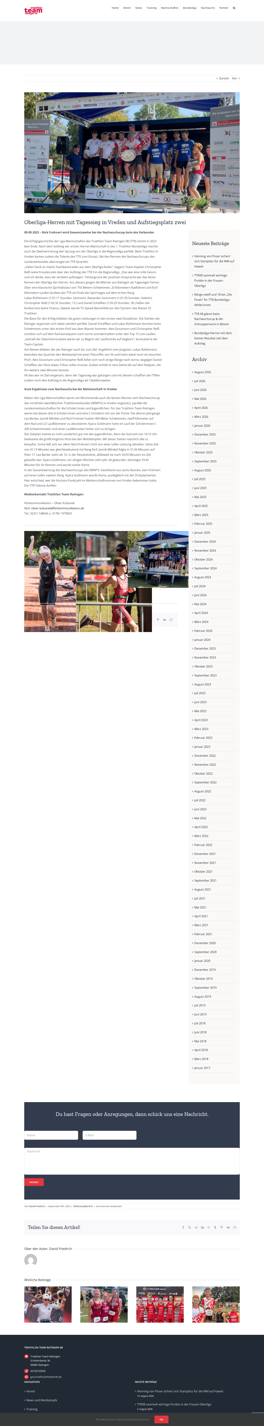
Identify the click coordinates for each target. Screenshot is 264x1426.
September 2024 (205, 568)
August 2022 (202, 791)
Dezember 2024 (205, 542)
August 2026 (202, 372)
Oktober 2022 (203, 774)
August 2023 (202, 684)
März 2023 (201, 729)
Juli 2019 (199, 1005)
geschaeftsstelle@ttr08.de (46, 1377)
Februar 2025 (203, 524)
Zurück (224, 78)
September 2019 (205, 988)
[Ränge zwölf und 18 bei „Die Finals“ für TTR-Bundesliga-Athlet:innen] (160, 1288)
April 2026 (201, 408)
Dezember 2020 (205, 943)
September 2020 (205, 952)
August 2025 (202, 470)
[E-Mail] (171, 619)
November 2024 (205, 550)
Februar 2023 (203, 738)
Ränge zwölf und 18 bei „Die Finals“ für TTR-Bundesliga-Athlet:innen (213, 300)
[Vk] (164, 619)
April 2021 (201, 916)
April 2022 (201, 827)
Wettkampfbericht (83, 1206)
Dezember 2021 (205, 854)
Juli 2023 (199, 693)
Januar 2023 (202, 747)
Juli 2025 (199, 479)
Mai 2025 (200, 497)
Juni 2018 (200, 1032)
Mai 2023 (200, 711)
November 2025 (205, 443)
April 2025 (201, 506)
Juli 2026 (199, 381)
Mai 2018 (200, 1041)
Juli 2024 (199, 586)
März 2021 (201, 925)
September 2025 (205, 461)
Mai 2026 (200, 399)
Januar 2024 (202, 640)
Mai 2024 (200, 604)
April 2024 (201, 613)
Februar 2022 (203, 845)
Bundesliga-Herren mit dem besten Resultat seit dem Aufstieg (213, 338)
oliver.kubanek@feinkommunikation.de (57, 508)
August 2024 (202, 577)
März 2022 (201, 836)
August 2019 (202, 997)
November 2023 (205, 657)
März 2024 (201, 622)
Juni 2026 (200, 390)
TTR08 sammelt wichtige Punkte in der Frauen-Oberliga (210, 280)
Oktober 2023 (203, 666)
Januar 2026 (202, 426)
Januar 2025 (202, 533)
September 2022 (205, 782)
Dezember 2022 (205, 756)
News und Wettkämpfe (41, 1400)
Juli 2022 (199, 800)
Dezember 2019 (205, 970)
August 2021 (202, 889)
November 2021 (205, 863)
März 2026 (201, 417)
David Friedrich (37, 1206)
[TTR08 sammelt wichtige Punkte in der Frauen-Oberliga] (104, 1288)
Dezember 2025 (205, 434)
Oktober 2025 (203, 452)
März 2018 (201, 1059)
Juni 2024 (200, 595)
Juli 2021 (199, 898)
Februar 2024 (203, 631)
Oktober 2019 (203, 979)
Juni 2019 (200, 1014)
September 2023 (205, 675)
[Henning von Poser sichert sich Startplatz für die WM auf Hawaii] (48, 1288)
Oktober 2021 (203, 872)
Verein (30, 1391)
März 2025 (201, 515)
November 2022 (205, 765)
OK (161, 1419)
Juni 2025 (200, 488)
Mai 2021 (200, 907)
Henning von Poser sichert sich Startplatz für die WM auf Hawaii (214, 261)
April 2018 (201, 1050)
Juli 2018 (199, 1023)
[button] (234, 7)
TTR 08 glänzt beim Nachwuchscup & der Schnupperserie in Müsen (211, 319)
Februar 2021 (203, 934)
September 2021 (205, 880)
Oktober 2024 (203, 559)
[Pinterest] (158, 619)
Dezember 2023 (205, 648)
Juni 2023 (200, 702)
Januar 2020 (202, 961)
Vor (234, 78)
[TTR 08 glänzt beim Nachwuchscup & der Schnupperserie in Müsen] (216, 1288)
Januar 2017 (202, 1068)
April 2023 (201, 720)
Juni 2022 (200, 809)
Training (32, 1409)
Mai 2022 (200, 818)
